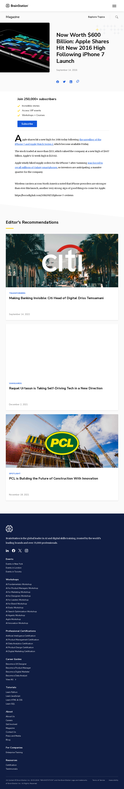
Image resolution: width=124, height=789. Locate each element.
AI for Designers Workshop (18, 596)
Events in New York (14, 564)
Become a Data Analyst (16, 675)
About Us (10, 716)
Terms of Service (98, 780)
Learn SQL (10, 704)
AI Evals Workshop (14, 607)
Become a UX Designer (16, 664)
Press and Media (13, 736)
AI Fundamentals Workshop (19, 584)
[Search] (116, 17)
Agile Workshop (13, 619)
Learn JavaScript (13, 696)
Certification (11, 765)
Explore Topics (96, 16)
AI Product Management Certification (22, 639)
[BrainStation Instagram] (26, 550)
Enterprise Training (14, 752)
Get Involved (11, 724)
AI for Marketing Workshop (18, 592)
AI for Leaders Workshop (17, 600)
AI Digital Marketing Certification (20, 651)
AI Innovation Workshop (17, 623)
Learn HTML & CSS (14, 700)
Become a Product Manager (18, 668)
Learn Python (11, 692)
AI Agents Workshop (15, 615)
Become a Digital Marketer (17, 671)
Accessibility (113, 780)
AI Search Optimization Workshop (21, 611)
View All (10, 679)
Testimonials (12, 769)
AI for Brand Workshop (16, 603)
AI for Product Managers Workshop (22, 588)
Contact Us (11, 732)
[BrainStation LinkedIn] (7, 550)
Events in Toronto (14, 571)
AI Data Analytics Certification (19, 643)
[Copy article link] (77, 81)
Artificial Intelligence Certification (21, 636)
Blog (8, 739)
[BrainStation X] (20, 550)
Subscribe (27, 124)
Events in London (13, 567)
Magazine (10, 728)
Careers (9, 720)
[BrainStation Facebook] (13, 550)
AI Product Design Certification (20, 647)
